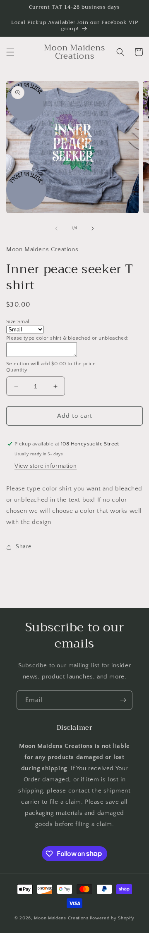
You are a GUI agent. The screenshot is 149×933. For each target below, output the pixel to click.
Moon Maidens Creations (61, 918)
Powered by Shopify (112, 918)
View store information (45, 466)
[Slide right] (93, 228)
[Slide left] (56, 228)
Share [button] (23, 546)
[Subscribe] (123, 700)
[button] (10, 52)
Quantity (16, 370)
